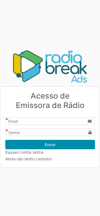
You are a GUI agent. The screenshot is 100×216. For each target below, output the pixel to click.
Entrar (50, 144)
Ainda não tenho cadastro (28, 158)
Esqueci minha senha (24, 152)
